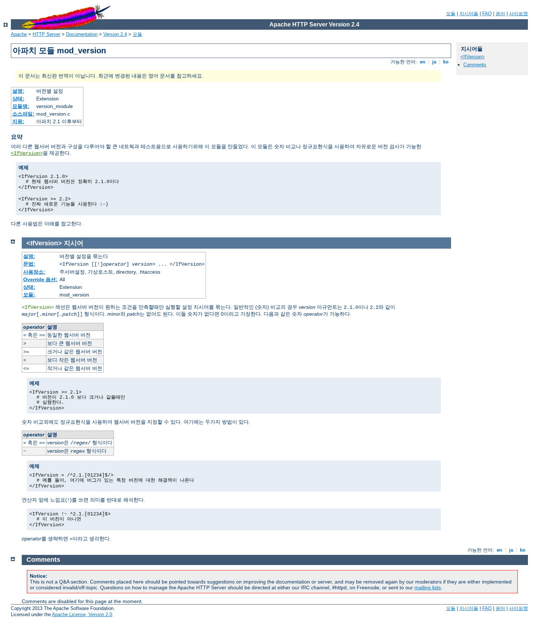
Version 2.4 (115, 34)
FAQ (487, 13)
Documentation (82, 34)
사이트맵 (518, 13)
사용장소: (34, 272)
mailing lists (427, 587)
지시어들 (468, 13)
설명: (18, 91)
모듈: (29, 295)
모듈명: (20, 106)
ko (446, 62)
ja (434, 62)
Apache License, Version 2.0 (82, 614)
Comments (474, 64)
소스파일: (23, 114)
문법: (29, 264)
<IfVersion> (27, 153)
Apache (19, 34)
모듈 (450, 13)
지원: (18, 121)
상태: (18, 98)
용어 (500, 13)
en (422, 62)
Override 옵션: (40, 279)
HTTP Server (46, 34)
